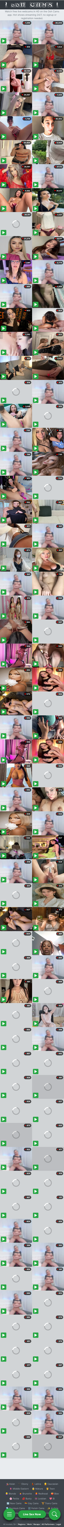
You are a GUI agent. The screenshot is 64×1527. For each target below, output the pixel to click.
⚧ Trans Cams (49, 1503)
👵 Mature (37, 1488)
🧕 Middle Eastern (19, 1488)
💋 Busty (27, 1498)
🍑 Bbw (55, 1493)
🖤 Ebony (23, 1484)
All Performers (48, 1524)
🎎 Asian (10, 1484)
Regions (21, 1524)
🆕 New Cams (14, 1503)
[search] (55, 1514)
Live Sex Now (32, 1514)
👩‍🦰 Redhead (41, 1493)
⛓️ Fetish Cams (36, 1508)
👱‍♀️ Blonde (10, 1493)
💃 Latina (36, 1484)
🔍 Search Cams (49, 1518)
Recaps (36, 1524)
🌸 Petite (14, 1498)
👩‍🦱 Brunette (25, 1493)
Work (29, 1524)
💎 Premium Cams (15, 1508)
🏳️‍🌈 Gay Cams (32, 1503)
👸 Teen (50, 1488)
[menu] (9, 1514)
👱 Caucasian (51, 1484)
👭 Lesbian (40, 1498)
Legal (58, 1524)
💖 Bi (52, 1498)
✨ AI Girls (52, 1508)
